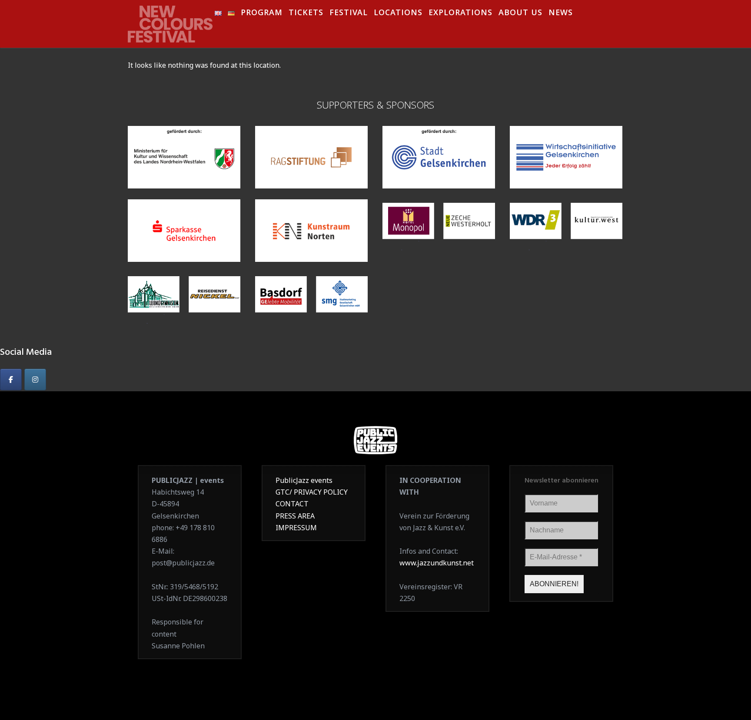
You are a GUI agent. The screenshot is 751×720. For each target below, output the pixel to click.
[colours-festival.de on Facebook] (11, 379)
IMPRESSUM (296, 527)
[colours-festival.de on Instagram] (35, 379)
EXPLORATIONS (460, 13)
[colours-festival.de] (171, 21)
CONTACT (292, 504)
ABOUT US (520, 13)
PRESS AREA (295, 516)
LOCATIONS (398, 13)
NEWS (560, 13)
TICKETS (306, 13)
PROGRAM (261, 13)
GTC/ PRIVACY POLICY (312, 492)
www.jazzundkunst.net (436, 563)
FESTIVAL (348, 13)
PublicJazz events (304, 480)
